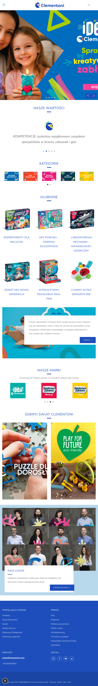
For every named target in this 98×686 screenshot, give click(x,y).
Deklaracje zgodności (11, 636)
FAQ (53, 615)
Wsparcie (55, 619)
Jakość (5, 624)
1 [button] (43, 97)
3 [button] (49, 97)
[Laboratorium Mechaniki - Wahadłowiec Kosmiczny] (81, 219)
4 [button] (51, 97)
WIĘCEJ (87, 340)
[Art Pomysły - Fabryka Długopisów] (49, 219)
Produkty (6, 615)
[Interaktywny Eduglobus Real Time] (49, 271)
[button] (5, 681)
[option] (49, 55)
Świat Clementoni (9, 619)
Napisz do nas (61, 587)
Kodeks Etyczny (9, 628)
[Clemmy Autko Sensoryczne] (81, 271)
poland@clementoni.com (13, 658)
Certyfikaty (55, 645)
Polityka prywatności (60, 624)
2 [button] (46, 97)
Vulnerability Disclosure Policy (63, 641)
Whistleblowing (58, 632)
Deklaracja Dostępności (12, 632)
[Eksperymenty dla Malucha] (16, 219)
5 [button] (54, 97)
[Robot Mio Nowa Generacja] (16, 271)
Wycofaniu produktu (59, 636)
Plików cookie (57, 628)
